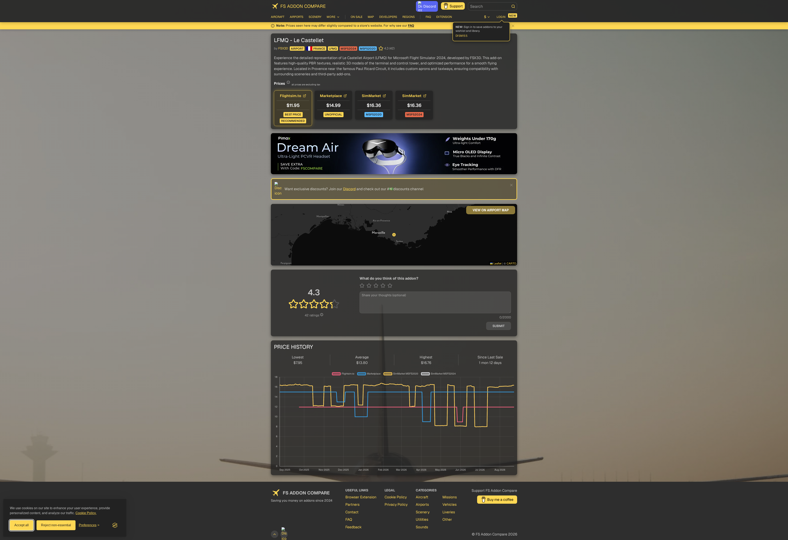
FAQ (428, 17)
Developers (388, 17)
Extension (444, 17)
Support (456, 6)
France (319, 48)
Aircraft (277, 17)
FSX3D (283, 48)
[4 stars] (383, 285)
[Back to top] (274, 534)
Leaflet (497, 263)
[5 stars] (389, 285)
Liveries (448, 512)
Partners (352, 504)
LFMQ (333, 48)
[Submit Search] (513, 6)
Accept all (21, 525)
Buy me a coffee (500, 499)
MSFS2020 (368, 48)
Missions (449, 497)
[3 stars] (376, 285)
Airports (296, 17)
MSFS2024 (348, 48)
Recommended (293, 121)
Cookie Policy (396, 497)
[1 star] (363, 285)
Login (501, 17)
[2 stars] (370, 285)
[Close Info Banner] (513, 26)
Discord (429, 6)
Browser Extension (360, 497)
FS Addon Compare (303, 6)
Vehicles (449, 504)
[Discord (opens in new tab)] (284, 534)
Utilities (422, 519)
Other (447, 519)
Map (371, 17)
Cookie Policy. (86, 512)
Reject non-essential (56, 525)
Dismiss (462, 35)
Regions (408, 17)
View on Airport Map (491, 210)
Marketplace (331, 95)
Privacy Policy (396, 504)
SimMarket (371, 95)
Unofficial (333, 114)
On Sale (356, 17)
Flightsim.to (290, 95)
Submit (498, 326)
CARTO (511, 263)
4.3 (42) (389, 48)
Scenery (315, 17)
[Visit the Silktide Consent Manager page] (115, 525)
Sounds (422, 527)
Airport (297, 48)
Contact (351, 512)
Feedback (353, 527)
